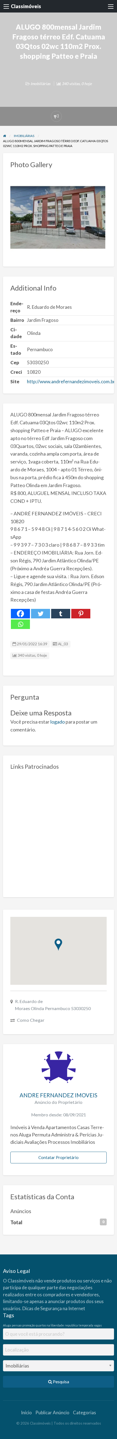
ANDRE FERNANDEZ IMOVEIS (58, 1095)
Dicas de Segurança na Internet (53, 1308)
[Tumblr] (60, 613)
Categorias (84, 1412)
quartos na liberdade (50, 1325)
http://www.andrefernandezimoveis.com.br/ (72, 381)
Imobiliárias (40, 83)
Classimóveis (26, 6)
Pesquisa (60, 1381)
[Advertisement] (58, 831)
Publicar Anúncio (52, 1412)
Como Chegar (30, 1020)
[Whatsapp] (20, 624)
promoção (28, 1325)
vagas (98, 1325)
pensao (16, 1325)
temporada (86, 1325)
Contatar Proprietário (58, 1157)
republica (71, 1325)
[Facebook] (20, 613)
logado (57, 722)
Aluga (7, 1325)
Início (26, 1412)
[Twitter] (40, 613)
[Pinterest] (80, 613)
